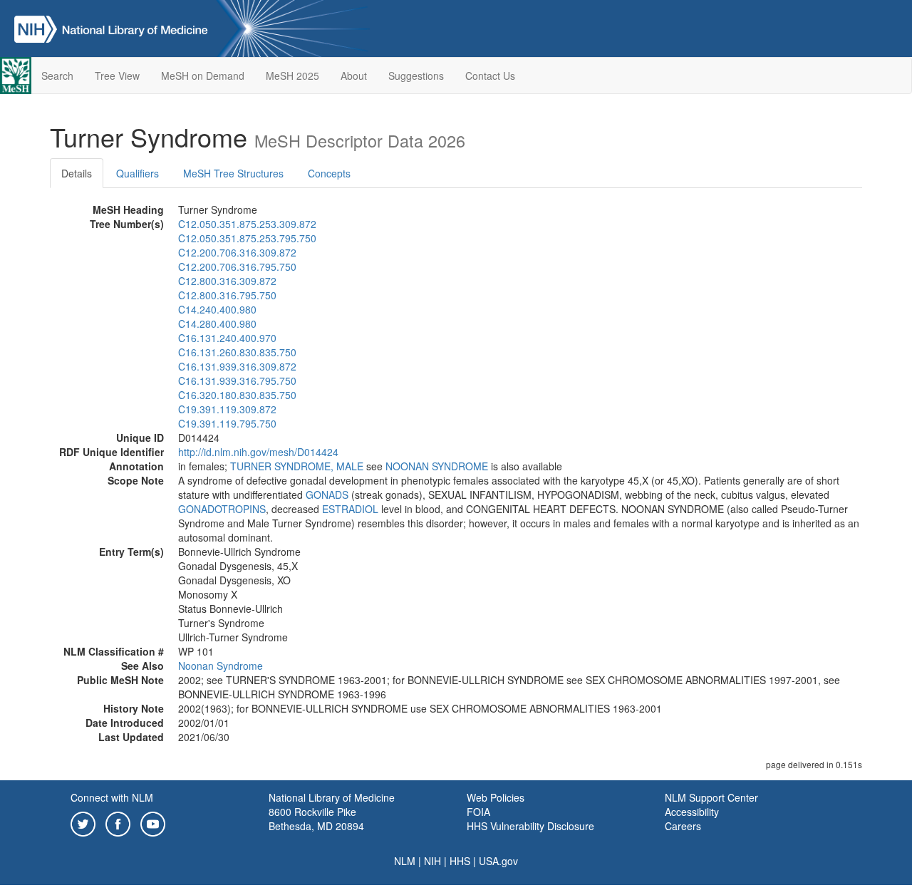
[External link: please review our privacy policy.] (83, 822)
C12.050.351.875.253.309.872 (247, 224)
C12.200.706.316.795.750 (237, 266)
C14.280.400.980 (217, 323)
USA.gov (498, 861)
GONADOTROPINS (222, 509)
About (354, 75)
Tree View (117, 75)
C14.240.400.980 (217, 309)
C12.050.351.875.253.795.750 (247, 238)
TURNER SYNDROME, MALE (296, 466)
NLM (404, 861)
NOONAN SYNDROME (436, 466)
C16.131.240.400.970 (227, 338)
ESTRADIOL (350, 509)
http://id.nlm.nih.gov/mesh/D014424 (258, 452)
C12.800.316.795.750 (227, 295)
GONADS (327, 494)
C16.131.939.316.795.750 (237, 380)
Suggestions (416, 75)
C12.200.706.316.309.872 (237, 252)
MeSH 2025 (292, 75)
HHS (460, 861)
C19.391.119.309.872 (227, 409)
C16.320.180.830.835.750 (237, 395)
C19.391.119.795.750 (227, 423)
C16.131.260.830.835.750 (237, 352)
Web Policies (495, 797)
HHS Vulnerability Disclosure (530, 826)
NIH (432, 861)
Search (57, 75)
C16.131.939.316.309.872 (237, 366)
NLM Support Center (711, 797)
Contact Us (490, 75)
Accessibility (692, 812)
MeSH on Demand (202, 75)
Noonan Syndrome (220, 665)
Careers (683, 826)
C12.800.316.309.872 (227, 281)
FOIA (478, 812)
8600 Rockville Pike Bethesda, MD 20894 (316, 819)
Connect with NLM (112, 797)
